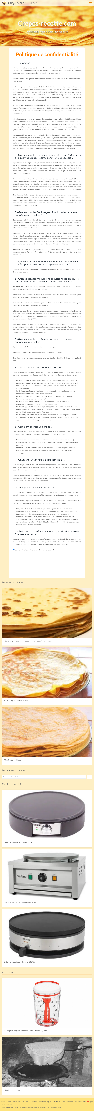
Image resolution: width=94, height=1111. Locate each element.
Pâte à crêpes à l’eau (12, 760)
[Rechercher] (89, 777)
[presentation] (47, 613)
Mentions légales (45, 1102)
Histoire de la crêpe (12, 1090)
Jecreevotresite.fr (7, 1104)
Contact (34, 1102)
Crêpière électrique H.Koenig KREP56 (19, 962)
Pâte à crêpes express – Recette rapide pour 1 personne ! (28, 641)
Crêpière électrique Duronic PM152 (18, 843)
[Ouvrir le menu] (90, 3)
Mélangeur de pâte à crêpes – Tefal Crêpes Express (25, 1031)
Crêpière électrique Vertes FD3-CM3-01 (20, 902)
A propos (26, 1102)
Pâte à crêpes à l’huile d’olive (16, 700)
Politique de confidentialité (63, 1102)
